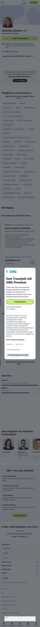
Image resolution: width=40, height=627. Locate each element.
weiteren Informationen (17, 334)
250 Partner (23, 316)
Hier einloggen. (10, 309)
